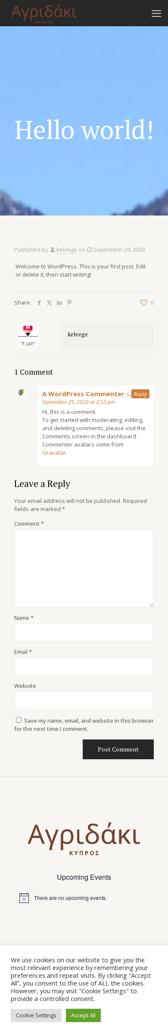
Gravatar (54, 452)
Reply (140, 394)
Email (23, 652)
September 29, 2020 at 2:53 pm (78, 402)
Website (25, 686)
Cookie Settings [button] (36, 1015)
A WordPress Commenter (83, 393)
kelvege (66, 249)
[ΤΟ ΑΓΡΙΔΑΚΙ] (43, 13)
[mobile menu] (156, 13)
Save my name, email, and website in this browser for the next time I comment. (84, 725)
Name (24, 618)
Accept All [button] (83, 1015)
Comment (29, 523)
